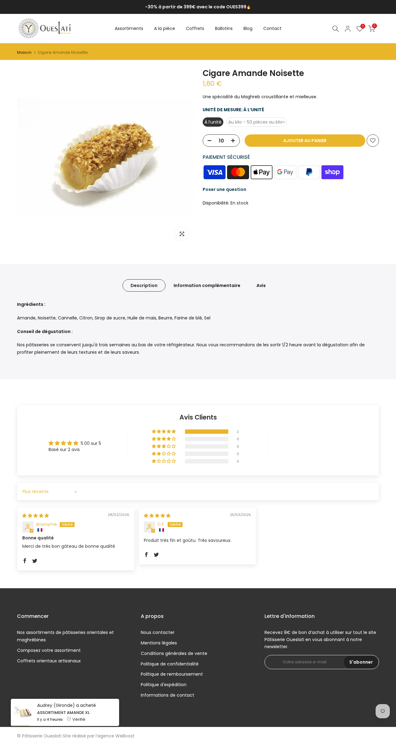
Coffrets (195, 28)
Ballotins (224, 28)
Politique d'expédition (164, 685)
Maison (24, 52)
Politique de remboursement (172, 674)
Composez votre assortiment (49, 650)
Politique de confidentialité (170, 664)
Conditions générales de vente (174, 653)
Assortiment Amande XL (63, 714)
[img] (35, 516)
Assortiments (129, 28)
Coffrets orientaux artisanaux (49, 661)
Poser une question (224, 190)
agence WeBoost (116, 736)
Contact (272, 28)
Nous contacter (157, 632)
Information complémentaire (207, 285)
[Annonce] (198, 7)
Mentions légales (159, 643)
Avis (261, 285)
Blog (247, 28)
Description (144, 285)
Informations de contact (167, 695)
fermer (26, 7)
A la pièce (164, 28)
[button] (164, 431)
